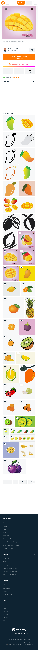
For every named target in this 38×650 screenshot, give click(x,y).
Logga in (29, 3)
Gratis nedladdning (19, 57)
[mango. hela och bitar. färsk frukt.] (11, 356)
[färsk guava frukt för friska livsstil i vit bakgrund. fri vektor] (11, 628)
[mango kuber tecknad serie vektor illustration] (11, 139)
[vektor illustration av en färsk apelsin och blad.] (11, 529)
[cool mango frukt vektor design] (11, 438)
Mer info (6, 81)
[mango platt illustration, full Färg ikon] (10, 594)
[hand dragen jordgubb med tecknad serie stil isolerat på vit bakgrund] (11, 612)
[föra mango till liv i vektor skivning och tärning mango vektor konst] (10, 338)
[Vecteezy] (3, 3)
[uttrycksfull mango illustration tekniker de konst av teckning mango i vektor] (24, 338)
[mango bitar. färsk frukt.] (11, 373)
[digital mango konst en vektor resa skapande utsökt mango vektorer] (11, 320)
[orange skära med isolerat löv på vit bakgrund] (22, 490)
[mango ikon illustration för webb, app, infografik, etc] (11, 156)
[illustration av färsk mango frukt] (11, 270)
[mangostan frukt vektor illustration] (11, 512)
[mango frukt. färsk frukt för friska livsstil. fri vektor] (10, 453)
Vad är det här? (16, 77)
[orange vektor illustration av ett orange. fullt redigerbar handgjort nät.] (13, 471)
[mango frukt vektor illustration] (11, 422)
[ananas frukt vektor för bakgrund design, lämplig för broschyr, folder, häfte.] (8, 493)
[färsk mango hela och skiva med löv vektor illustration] (25, 543)
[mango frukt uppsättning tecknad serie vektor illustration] (11, 287)
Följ (32, 50)
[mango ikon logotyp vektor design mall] (11, 123)
